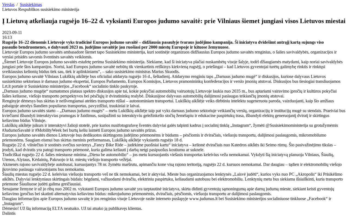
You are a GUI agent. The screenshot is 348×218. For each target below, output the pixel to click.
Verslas (8, 4)
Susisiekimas (31, 4)
